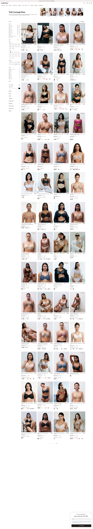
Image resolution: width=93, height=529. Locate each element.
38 (10, 46)
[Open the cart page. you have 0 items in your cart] (91, 3)
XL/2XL (16, 64)
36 (18, 44)
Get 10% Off (81, 525)
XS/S (10, 62)
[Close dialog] (91, 514)
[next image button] (83, 12)
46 (10, 48)
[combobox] (81, 22)
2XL (18, 64)
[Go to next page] (57, 443)
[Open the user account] (89, 3)
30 (10, 44)
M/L (18, 62)
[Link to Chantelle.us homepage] (4, 3)
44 (18, 46)
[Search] (84, 3)
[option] (70, 49)
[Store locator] (87, 3)
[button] (25, 5)
